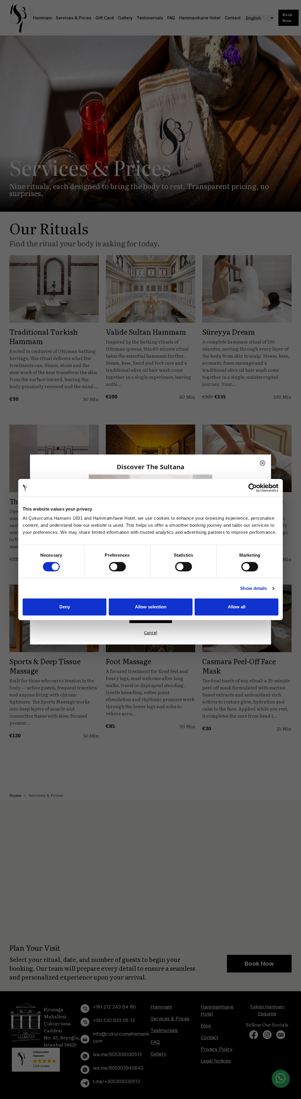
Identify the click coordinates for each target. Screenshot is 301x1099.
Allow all (236, 606)
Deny (64, 606)
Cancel (150, 632)
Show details (253, 588)
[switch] (117, 566)
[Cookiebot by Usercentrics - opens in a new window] (252, 487)
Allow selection (150, 606)
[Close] (262, 463)
